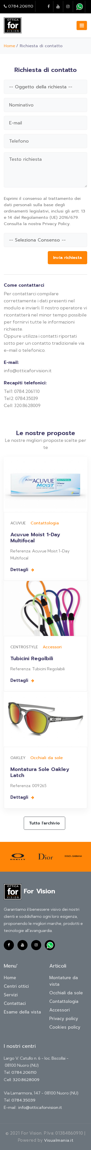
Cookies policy (64, 1027)
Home (9, 46)
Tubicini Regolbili (31, 658)
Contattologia (45, 523)
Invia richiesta (67, 258)
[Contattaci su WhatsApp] (79, 7)
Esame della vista (22, 1012)
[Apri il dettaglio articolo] (45, 484)
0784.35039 (23, 1100)
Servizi (11, 995)
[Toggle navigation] (81, 25)
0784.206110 (20, 6)
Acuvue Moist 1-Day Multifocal (35, 537)
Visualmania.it (58, 1140)
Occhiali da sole (46, 758)
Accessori (52, 647)
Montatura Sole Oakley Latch (39, 772)
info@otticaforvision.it (40, 1108)
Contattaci (15, 1003)
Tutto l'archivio (44, 823)
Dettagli (20, 570)
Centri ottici (16, 986)
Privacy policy (63, 1018)
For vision (38, 891)
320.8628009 (26, 1080)
